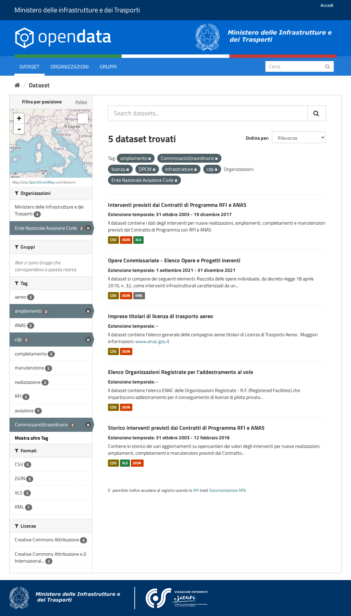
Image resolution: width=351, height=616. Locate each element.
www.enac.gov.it (152, 341)
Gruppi (108, 67)
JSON (126, 239)
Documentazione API (226, 490)
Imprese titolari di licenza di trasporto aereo (160, 316)
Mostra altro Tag (31, 437)
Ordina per (257, 137)
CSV (113, 239)
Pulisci (81, 102)
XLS (138, 239)
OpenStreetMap (42, 182)
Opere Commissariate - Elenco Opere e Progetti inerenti (174, 260)
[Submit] (327, 66)
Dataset (29, 67)
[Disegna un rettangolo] (83, 118)
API (196, 490)
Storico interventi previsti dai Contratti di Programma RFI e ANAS (186, 428)
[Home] (17, 85)
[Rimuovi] (149, 158)
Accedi (326, 5)
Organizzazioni (69, 67)
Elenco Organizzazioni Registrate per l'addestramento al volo (180, 372)
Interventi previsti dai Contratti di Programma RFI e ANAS (177, 205)
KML (139, 295)
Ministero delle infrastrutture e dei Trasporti (77, 9)
